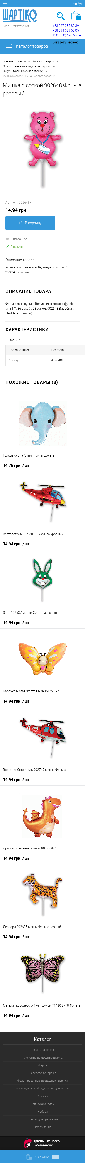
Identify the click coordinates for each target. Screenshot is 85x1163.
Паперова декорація (42, 1073)
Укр (74, 3)
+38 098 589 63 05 (66, 30)
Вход (6, 26)
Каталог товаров (31, 46)
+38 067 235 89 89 (66, 25)
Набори (43, 1111)
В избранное (19, 239)
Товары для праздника (42, 1119)
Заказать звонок (65, 42)
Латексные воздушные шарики (42, 1057)
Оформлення (42, 1127)
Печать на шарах (42, 1050)
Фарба (42, 1065)
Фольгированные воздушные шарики (42, 1080)
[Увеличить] (42, 149)
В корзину (33, 223)
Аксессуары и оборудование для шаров (42, 1088)
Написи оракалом (43, 1104)
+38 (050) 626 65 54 (67, 35)
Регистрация (20, 26)
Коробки (42, 1096)
